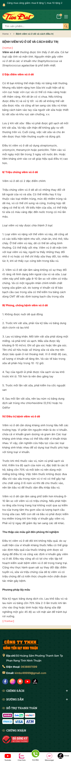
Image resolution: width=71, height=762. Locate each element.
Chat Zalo (22, 760)
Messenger (49, 760)
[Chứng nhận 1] (15, 739)
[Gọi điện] (35, 754)
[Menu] (66, 16)
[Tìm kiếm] (66, 26)
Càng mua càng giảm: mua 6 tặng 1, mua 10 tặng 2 (34, 2)
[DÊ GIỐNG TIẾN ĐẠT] (20, 645)
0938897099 (29, 666)
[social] (5, 681)
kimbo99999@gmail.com (30, 673)
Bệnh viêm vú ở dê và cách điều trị (30, 41)
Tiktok (66, 756)
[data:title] (18, 16)
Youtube (7, 760)
